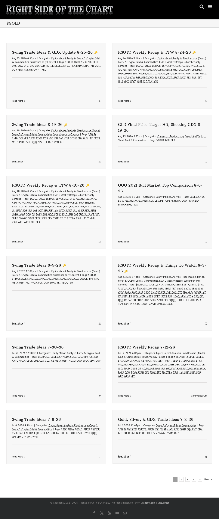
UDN (97, 65)
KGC (51, 210)
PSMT (144, 77)
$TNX (193, 284)
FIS (144, 73)
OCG (28, 214)
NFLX (202, 368)
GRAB (134, 368)
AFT (174, 288)
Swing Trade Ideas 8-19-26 (37, 124)
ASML (149, 69)
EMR (135, 73)
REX (73, 65)
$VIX (178, 65)
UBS (84, 218)
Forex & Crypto (85, 58)
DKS (14, 65)
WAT (29, 436)
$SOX (185, 360)
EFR (163, 292)
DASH (171, 364)
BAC (149, 364)
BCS (75, 202)
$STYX (185, 284)
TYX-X (133, 303)
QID (202, 296)
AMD (142, 69)
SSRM (56, 218)
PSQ (196, 296)
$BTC (64, 429)
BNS (87, 202)
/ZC (120, 69)
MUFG (81, 210)
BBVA (69, 202)
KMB (179, 368)
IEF (119, 296)
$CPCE (190, 356)
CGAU (31, 206)
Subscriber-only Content (43, 61)
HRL (62, 433)
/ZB (202, 65)
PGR (138, 77)
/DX (90, 61)
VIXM (92, 218)
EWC (66, 206)
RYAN (141, 372)
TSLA (72, 218)
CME (157, 292)
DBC (177, 364)
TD (61, 218)
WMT (38, 69)
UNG (192, 372)
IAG (25, 210)
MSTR (195, 73)
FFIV (187, 364)
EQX (47, 206)
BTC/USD (165, 69)
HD (143, 368)
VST (26, 69)
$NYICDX (169, 284)
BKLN (128, 292)
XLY (133, 376)
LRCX (135, 296)
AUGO (55, 202)
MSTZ (203, 73)
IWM (157, 368)
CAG (181, 69)
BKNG (155, 364)
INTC (40, 210)
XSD (156, 81)
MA (56, 210)
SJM (14, 436)
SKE (97, 214)
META (62, 210)
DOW (20, 65)
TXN (91, 65)
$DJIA (71, 429)
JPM (46, 210)
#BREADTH (180, 356)
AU (49, 202)
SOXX (162, 77)
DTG (32, 65)
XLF (145, 81)
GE (203, 364)
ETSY (53, 206)
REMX (57, 214)
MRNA (181, 73)
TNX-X (191, 300)
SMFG (15, 218)
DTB (26, 65)
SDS (81, 214)
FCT (180, 292)
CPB (194, 69)
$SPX (84, 61)
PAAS (38, 214)
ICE (204, 292)
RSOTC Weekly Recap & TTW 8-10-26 (48, 185)
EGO (41, 206)
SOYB (169, 77)
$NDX (77, 61)
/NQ (193, 65)
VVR (153, 303)
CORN (187, 69)
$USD (65, 198)
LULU (59, 65)
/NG (120, 364)
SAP (156, 77)
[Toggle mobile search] (202, 6)
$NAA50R (136, 360)
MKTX (149, 296)
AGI (23, 202)
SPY (189, 77)
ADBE (168, 288)
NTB (93, 210)
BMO (81, 202)
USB (198, 372)
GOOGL (162, 73)
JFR (130, 296)
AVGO (156, 69)
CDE (24, 206)
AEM (14, 202)
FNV (76, 206)
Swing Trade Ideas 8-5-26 (36, 265)
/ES (183, 65)
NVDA (66, 65)
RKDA (79, 65)
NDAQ (176, 296)
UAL (181, 372)
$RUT (153, 360)
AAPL (136, 69)
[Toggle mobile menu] (210, 6)
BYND (174, 69)
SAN (70, 214)
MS (190, 368)
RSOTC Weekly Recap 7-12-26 (146, 347)
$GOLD (69, 61)
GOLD (88, 206)
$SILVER (156, 65)
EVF (168, 292)
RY (125, 300)
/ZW (130, 69)
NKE (125, 77)
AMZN (36, 202)
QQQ (151, 77)
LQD (174, 73)
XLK (150, 81)
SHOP (91, 214)
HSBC (19, 210)
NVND (87, 433)
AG (19, 202)
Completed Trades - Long (170, 136)
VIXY (126, 81)
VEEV (20, 69)
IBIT (169, 73)
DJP (182, 364)
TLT (199, 77)
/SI (197, 65)
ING (35, 210)
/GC (188, 65)
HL (13, 210)
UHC (186, 372)
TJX (163, 372)
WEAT (133, 81)
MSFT (188, 73)
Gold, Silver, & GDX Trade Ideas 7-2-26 (155, 419)
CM (36, 206)
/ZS (125, 69)
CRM (95, 61)
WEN (31, 69)
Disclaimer (163, 502)
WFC (20, 221)
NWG (22, 214)
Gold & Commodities (147, 61)
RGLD (64, 214)
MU (120, 77)
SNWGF (23, 218)
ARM (194, 288)
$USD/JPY (130, 288)
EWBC (60, 206)
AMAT (180, 288)
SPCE (176, 77)
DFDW (128, 73)
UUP (14, 69)
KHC (173, 368)
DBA (199, 69)
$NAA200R (124, 360)
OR (33, 214)
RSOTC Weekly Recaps (171, 61)
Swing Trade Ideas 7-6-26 (36, 419)
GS (139, 368)
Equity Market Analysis (63, 58)
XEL (44, 69)
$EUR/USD (141, 284)
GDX (37, 65)
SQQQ (172, 300)
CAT (26, 433)
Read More (17, 100)
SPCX (183, 77)
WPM (27, 221)
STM (85, 65)
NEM (87, 210)
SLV (197, 200)
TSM (78, 218)
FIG (140, 73)
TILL (194, 77)
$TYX (171, 65)
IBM (30, 210)
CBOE (147, 292)
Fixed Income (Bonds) (194, 58)
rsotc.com (150, 502)
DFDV (121, 73)
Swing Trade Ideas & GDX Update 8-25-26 (52, 52)
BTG (92, 202)
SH (85, 214)
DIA (31, 433)
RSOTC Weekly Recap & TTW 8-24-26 (154, 52)
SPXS (44, 218)
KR (53, 65)
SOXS (146, 300)
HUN (48, 65)
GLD (42, 65)
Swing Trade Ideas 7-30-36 (38, 347)
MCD (185, 368)
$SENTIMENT (164, 360)
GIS (47, 433)
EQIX (36, 433)
